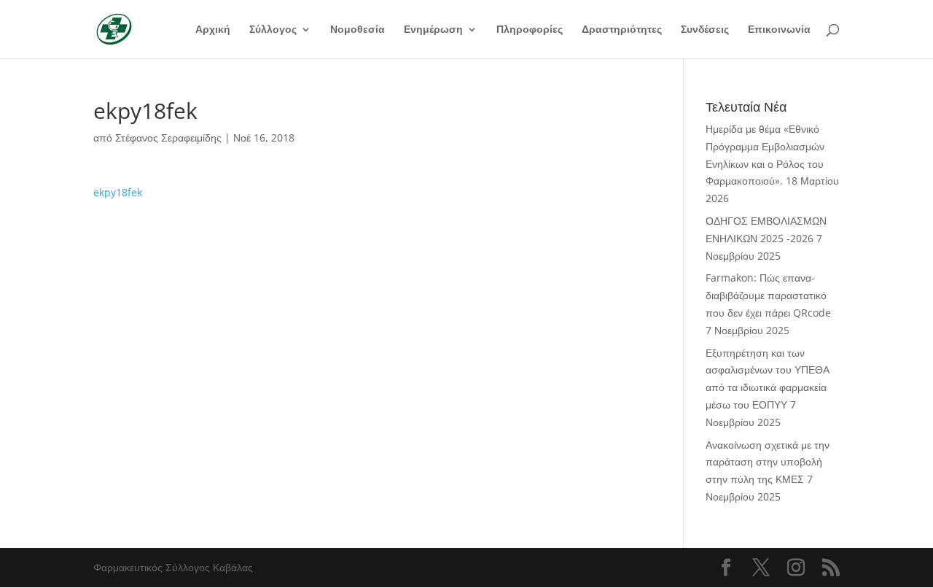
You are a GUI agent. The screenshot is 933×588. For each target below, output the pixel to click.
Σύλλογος (273, 30)
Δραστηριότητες (622, 30)
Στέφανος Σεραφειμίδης (168, 137)
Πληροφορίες (529, 30)
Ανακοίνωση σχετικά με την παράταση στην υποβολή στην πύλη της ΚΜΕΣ (767, 462)
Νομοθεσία (357, 30)
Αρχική (212, 30)
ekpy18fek (117, 192)
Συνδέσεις (705, 30)
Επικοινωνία (779, 30)
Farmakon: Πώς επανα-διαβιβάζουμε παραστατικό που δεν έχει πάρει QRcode (768, 295)
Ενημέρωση (433, 30)
